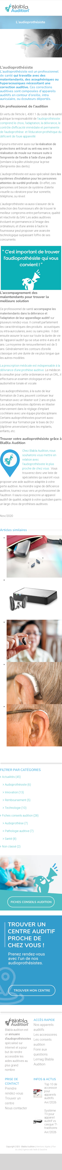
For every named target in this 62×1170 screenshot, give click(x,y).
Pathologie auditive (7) (19, 831)
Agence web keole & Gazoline (34, 1149)
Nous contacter (16, 1108)
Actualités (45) (11, 777)
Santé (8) (10, 838)
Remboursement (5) (17, 800)
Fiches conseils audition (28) (20, 815)
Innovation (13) (14, 792)
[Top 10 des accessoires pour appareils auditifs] (38, 1093)
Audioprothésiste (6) (18, 784)
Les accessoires (45, 1035)
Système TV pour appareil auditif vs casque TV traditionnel (51, 1119)
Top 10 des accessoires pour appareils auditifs (52, 1091)
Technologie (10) (15, 807)
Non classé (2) (11, 846)
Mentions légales (43, 1146)
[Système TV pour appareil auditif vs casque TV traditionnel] (38, 1121)
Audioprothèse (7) (16, 823)
